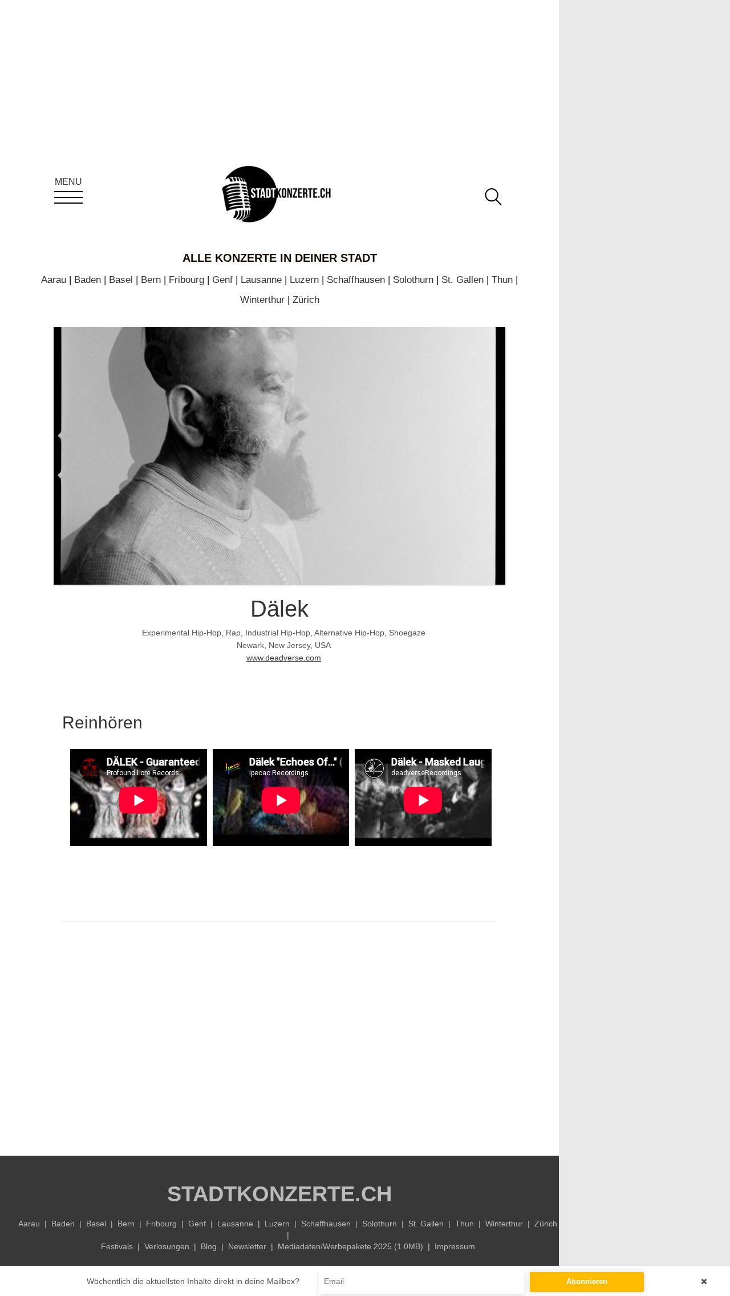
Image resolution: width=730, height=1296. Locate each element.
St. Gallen (462, 279)
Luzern (304, 279)
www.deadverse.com (283, 657)
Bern (151, 279)
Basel (121, 279)
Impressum (455, 1246)
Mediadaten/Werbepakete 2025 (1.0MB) (350, 1246)
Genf (222, 279)
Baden (87, 279)
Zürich (306, 299)
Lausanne (261, 279)
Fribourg (186, 279)
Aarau (53, 279)
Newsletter (247, 1246)
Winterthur (262, 299)
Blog (209, 1246)
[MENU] (68, 197)
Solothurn (413, 279)
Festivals (117, 1246)
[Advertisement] (279, 1036)
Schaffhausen (356, 279)
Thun (502, 279)
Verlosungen (166, 1246)
